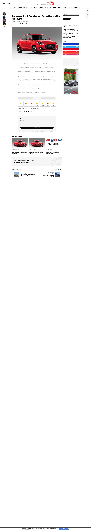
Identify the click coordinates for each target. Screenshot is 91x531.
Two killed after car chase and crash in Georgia (70, 34)
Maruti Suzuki (52, 63)
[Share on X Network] (19, 24)
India (31, 108)
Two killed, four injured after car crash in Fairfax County (71, 28)
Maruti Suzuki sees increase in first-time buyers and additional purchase (19, 152)
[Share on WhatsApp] (21, 24)
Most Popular (67, 18)
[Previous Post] (16, 174)
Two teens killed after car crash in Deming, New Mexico (27, 175)
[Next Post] (57, 174)
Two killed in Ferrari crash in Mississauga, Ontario (69, 37)
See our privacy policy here (26, 529)
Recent (74, 18)
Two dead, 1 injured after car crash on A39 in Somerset (70, 31)
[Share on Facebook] (17, 24)
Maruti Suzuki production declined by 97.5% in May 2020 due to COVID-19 (36, 152)
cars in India (27, 108)
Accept (61, 529)
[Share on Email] (26, 24)
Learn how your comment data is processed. (44, 131)
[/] (71, 44)
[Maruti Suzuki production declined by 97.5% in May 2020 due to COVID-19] (37, 143)
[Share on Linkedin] (24, 24)
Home (13, 12)
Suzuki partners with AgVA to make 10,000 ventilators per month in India (53, 152)
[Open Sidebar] (87, 10)
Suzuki (20, 12)
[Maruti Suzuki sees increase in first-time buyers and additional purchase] (20, 143)
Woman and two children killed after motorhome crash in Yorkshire (47, 175)
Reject (66, 529)
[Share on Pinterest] (22, 24)
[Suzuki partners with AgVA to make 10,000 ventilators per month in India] (54, 143)
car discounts (21, 108)
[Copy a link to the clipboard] (28, 24)
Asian (17, 12)
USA (20, 173)
